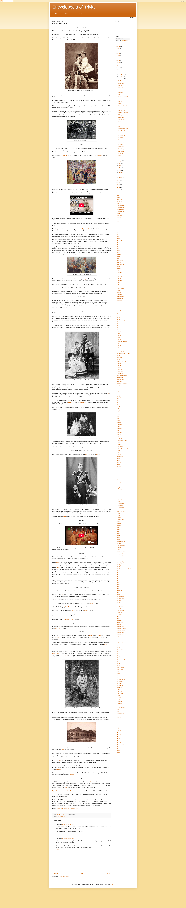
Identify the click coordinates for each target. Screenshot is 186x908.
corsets (80, 755)
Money (118, 531)
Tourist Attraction (121, 707)
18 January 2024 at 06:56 (68, 838)
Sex (118, 654)
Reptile (118, 636)
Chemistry (119, 276)
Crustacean (119, 322)
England (58, 769)
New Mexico (121, 144)
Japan (70, 113)
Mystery (119, 543)
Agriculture (119, 199)
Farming (119, 397)
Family (118, 395)
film (63, 594)
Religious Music (120, 632)
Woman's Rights (120, 744)
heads (105, 644)
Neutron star (121, 158)
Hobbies (119, 444)
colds (104, 635)
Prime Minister (120, 610)
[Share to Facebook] (73, 814)
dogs (85, 610)
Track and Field (120, 713)
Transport (119, 717)
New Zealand (121, 130)
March (120, 172)
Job (118, 476)
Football (119, 414)
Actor (118, 195)
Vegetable (119, 727)
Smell (118, 663)
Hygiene (119, 454)
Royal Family (120, 642)
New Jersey (121, 146)
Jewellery (119, 474)
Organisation (120, 559)
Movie (118, 535)
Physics (118, 580)
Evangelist (119, 385)
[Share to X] (72, 814)
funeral (63, 386)
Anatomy (119, 203)
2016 (118, 69)
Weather (119, 739)
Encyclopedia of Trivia (73, 7)
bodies (60, 760)
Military (119, 517)
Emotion (119, 363)
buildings (119, 266)
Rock (118, 640)
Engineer (119, 367)
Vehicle (118, 729)
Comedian (119, 294)
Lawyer (118, 486)
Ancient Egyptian (121, 205)
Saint (118, 646)
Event (118, 387)
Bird (118, 244)
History (118, 442)
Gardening (119, 428)
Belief (118, 239)
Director (119, 335)
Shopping (119, 656)
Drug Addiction (120, 351)
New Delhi (121, 153)
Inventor (119, 468)
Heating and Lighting (122, 440)
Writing (118, 752)
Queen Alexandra (61, 40)
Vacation (119, 725)
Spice (118, 675)
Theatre (118, 699)
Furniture (119, 422)
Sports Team (120, 683)
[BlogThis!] (70, 814)
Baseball (119, 231)
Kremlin (100, 155)
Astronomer (119, 227)
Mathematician (120, 503)
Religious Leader (121, 630)
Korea (89, 229)
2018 (118, 65)
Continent (119, 306)
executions (72, 774)
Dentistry (119, 331)
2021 (118, 58)
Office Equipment (121, 553)
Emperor (119, 365)
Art (118, 221)
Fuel (118, 418)
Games (118, 426)
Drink (118, 349)
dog (55, 765)
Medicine (119, 513)
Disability (119, 337)
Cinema (119, 282)
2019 (118, 62)
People (57, 816)
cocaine (99, 635)
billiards (66, 619)
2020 (118, 60)
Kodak (56, 628)
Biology (119, 242)
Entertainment (120, 371)
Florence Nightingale (123, 96)
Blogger (112, 884)
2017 (118, 67)
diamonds (63, 755)
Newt (119, 121)
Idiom (118, 458)
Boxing (118, 256)
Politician (119, 600)
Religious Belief (120, 626)
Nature (118, 549)
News (119, 126)
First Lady (119, 406)
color (64, 516)
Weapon (119, 737)
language (82, 402)
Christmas (119, 280)
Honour (119, 450)
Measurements (120, 507)
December (121, 71)
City (118, 286)
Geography (119, 432)
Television (119, 691)
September (121, 79)
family (91, 603)
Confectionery (120, 304)
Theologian (119, 701)
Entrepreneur (120, 373)
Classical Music (120, 288)
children (63, 306)
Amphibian (119, 201)
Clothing (119, 292)
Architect (119, 219)
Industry (119, 462)
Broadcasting (120, 260)
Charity (118, 274)
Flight (118, 410)
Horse (118, 452)
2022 (118, 55)
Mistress (119, 525)
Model (118, 527)
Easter (58, 562)
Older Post (108, 873)
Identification (120, 456)
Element (119, 359)
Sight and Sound (121, 659)
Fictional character (121, 405)
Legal (118, 488)
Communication (120, 296)
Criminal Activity (121, 320)
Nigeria (120, 101)
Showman (119, 657)
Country (119, 314)
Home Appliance (121, 446)
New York (120, 137)
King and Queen (121, 480)
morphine (57, 637)
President (119, 608)
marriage (70, 386)
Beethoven (71, 607)
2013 (118, 184)
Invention (119, 466)
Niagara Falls (121, 117)
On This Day (120, 555)
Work (118, 748)
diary (65, 614)
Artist (118, 223)
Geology (119, 434)
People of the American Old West (124, 569)
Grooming (119, 438)
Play (118, 588)
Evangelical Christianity (122, 383)
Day (118, 327)
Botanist (119, 254)
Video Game (120, 731)
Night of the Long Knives (124, 99)
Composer (119, 300)
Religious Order (120, 634)
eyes (58, 395)
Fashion (119, 399)
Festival (119, 403)
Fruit (118, 416)
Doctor (118, 343)
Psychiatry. (119, 612)
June (120, 165)
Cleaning (119, 290)
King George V (56, 653)
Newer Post (55, 873)
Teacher (119, 689)
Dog (118, 347)
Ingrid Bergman (56, 791)
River (118, 638)
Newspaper (121, 124)
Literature (119, 493)
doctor (62, 749)
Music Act (119, 539)
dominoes (71, 619)
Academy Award (69, 791)
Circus (118, 284)
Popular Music (120, 606)
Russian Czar (62, 816)
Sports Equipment (121, 679)
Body (118, 250)
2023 (118, 53)
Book (118, 252)
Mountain (119, 533)
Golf (118, 436)
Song (118, 671)
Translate (126, 40)
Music (118, 537)
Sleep (118, 661)
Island (118, 470)
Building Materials (121, 264)
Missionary (119, 523)
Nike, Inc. (120, 92)
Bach (66, 607)
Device (118, 333)
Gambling (119, 424)
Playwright (119, 590)
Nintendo (120, 87)
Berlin (89, 782)
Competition (120, 298)
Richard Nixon (121, 83)
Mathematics (120, 505)
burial (72, 773)
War (118, 733)
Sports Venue (120, 685)
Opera (118, 557)
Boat (118, 248)
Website (119, 740)
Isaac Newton (121, 119)
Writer (118, 750)
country (66, 229)
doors (57, 567)
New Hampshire (122, 149)
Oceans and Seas (121, 551)
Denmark (78, 95)
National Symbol (121, 545)
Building (119, 262)
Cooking (119, 310)
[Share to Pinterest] (74, 814)
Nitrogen (120, 85)
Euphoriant (119, 381)
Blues (118, 246)
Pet (117, 572)
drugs (90, 635)
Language (119, 482)
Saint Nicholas (121, 110)
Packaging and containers (123, 563)
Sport (118, 677)
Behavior (119, 237)
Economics (119, 355)
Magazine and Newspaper (123, 495)
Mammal (119, 497)
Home (82, 873)
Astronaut (119, 225)
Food (118, 412)
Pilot (118, 582)
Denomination (120, 329)
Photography (120, 578)
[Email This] (69, 814)
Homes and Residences (122, 448)
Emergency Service (121, 361)
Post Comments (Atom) (64, 876)
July (120, 163)
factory (84, 279)
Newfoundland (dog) (123, 128)
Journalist (119, 478)
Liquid (118, 491)
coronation (64, 155)
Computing (119, 302)
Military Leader (120, 519)
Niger (119, 103)
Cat (118, 270)
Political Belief (120, 596)
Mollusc (119, 529)
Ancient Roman (120, 211)
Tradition (119, 715)
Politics (118, 602)
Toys (118, 711)
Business (119, 268)
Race (118, 616)
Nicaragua (120, 115)
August (120, 161)
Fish (118, 408)
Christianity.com (74, 808)
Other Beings (120, 561)
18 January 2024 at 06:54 (68, 824)
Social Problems (120, 667)
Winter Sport (120, 742)
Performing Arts (120, 571)
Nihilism (120, 94)
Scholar (118, 648)
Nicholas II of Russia (123, 112)
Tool (118, 705)
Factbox (119, 393)
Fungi (118, 420)
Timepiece (119, 703)
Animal (118, 213)
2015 (118, 180)
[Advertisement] (10, 891)
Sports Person (120, 681)
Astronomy (119, 229)
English (70, 402)
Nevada (120, 155)
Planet (118, 584)
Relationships (120, 622)
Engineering (120, 369)
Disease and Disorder (122, 341)
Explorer (119, 391)
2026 (118, 46)
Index (118, 460)
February (121, 175)
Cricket (118, 316)
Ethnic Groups (120, 379)
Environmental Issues (122, 375)
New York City (121, 135)
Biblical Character (121, 240)
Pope (118, 604)
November (121, 74)
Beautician (119, 235)
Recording (119, 620)
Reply (57, 834)
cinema (90, 591)
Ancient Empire (120, 207)
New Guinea (121, 151)
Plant (118, 586)
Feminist (119, 401)
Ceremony (119, 272)
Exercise (119, 389)
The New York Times (123, 133)
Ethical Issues (120, 377)
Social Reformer (120, 669)
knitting (63, 623)
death (106, 106)
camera (60, 628)
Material (119, 501)
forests (73, 610)
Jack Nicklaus (121, 108)
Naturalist (119, 547)
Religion (119, 624)
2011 (118, 189)
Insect (118, 464)
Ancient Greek (120, 209)
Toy (118, 709)
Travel (118, 719)
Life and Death (120, 489)
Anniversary (120, 215)
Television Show (121, 693)
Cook (118, 308)
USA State (119, 723)
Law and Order (120, 484)
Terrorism (119, 697)
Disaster (119, 339)
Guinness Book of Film (63, 808)
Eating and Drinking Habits (123, 353)
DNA (66, 787)
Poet (118, 592)
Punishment (119, 614)
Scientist (119, 652)
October (121, 76)
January (120, 177)
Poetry (118, 594)
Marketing (119, 499)
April (120, 170)
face (108, 393)
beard (97, 454)
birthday (106, 386)
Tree (118, 721)
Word (118, 746)
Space (118, 673)
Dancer (118, 326)
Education (119, 357)
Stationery (119, 687)
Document (119, 345)
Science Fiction (120, 650)
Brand (118, 258)
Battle (118, 233)
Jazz (118, 472)
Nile (119, 90)
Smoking (119, 665)
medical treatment (121, 511)
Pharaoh (119, 574)
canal (93, 782)
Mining (118, 521)
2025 (118, 48)
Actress (118, 197)
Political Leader (120, 598)
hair (86, 454)
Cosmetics (119, 312)
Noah (119, 81)
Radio (118, 618)
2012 (118, 187)
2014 (118, 182)
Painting (119, 565)
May (120, 167)
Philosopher (119, 576)
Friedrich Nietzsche (122, 105)
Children (119, 278)
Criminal (119, 318)
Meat (118, 509)
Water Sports (120, 735)
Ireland (66, 655)
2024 (118, 51)
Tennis (118, 695)
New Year (120, 140)
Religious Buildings (121, 628)
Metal (118, 515)
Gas (118, 430)
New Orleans (121, 142)
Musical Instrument (121, 541)
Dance (118, 323)
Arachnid (119, 217)
